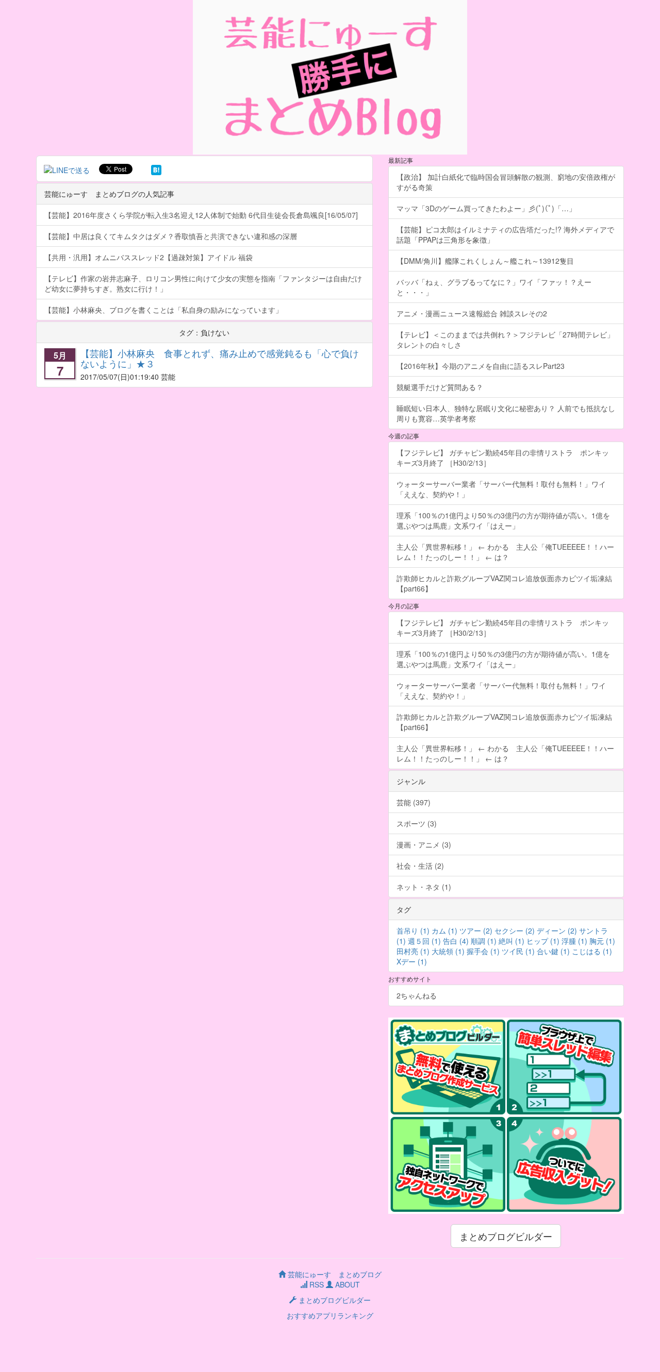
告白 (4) (456, 941)
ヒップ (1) (542, 941)
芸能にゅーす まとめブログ (334, 1274)
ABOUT (346, 1284)
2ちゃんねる (417, 995)
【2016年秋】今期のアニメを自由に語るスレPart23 (481, 366)
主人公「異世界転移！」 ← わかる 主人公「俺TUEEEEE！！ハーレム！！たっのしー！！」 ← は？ (505, 551)
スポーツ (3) (417, 823)
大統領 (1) (448, 951)
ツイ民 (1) (518, 951)
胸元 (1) (602, 941)
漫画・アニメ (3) (424, 844)
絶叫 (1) (511, 941)
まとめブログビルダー (505, 1236)
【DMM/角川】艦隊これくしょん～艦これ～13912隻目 (485, 261)
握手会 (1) (483, 951)
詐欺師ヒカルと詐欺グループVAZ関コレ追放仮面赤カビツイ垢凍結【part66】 (504, 583)
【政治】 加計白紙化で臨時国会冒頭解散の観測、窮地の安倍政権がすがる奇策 (506, 182)
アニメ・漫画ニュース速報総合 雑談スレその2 (472, 313)
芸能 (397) (414, 802)
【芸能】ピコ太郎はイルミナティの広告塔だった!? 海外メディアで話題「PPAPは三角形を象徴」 (505, 234)
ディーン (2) (557, 930)
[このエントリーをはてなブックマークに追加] (156, 169)
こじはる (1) (592, 951)
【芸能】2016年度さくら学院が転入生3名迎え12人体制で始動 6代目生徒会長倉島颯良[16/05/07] (201, 215)
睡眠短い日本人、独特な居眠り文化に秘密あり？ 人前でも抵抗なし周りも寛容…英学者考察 (506, 413)
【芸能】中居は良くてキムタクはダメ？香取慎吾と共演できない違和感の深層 (170, 236)
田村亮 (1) (413, 951)
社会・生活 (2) (420, 865)
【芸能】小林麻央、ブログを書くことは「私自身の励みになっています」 (163, 309)
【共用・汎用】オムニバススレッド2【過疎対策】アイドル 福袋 (148, 257)
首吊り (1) (413, 930)
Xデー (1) (412, 961)
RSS (315, 1284)
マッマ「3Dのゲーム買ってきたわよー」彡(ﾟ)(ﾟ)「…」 (486, 208)
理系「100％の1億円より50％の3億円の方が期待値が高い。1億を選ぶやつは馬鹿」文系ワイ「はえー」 (503, 520)
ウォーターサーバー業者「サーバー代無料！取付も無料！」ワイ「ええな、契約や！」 (501, 489)
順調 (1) (484, 941)
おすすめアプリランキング (330, 1315)
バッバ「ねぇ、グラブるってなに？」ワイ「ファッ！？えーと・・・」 (494, 287)
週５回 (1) (424, 941)
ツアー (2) (475, 930)
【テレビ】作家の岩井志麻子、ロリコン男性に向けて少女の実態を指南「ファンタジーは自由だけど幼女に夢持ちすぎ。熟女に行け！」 (203, 283)
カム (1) (444, 930)
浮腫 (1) (574, 941)
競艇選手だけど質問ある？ (440, 387)
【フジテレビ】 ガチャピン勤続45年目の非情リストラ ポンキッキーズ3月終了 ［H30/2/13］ (503, 457)
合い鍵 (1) (553, 951)
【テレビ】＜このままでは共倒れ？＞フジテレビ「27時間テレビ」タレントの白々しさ (505, 339)
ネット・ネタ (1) (424, 887)
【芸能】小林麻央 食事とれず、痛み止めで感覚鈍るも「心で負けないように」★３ (219, 358)
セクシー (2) (514, 930)
